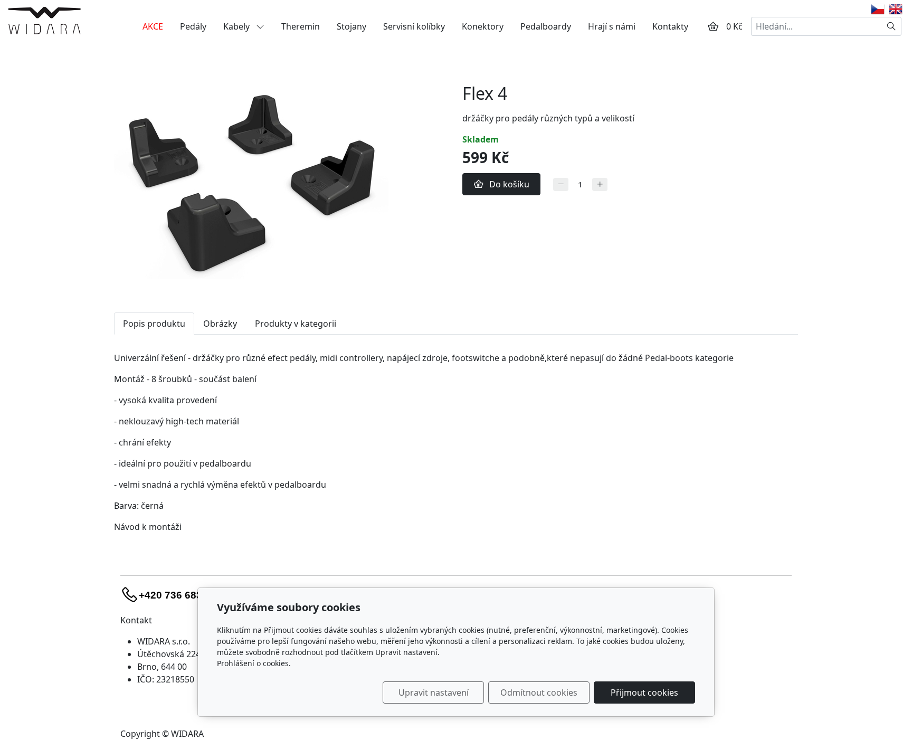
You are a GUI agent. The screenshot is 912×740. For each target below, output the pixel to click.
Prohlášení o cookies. (254, 663)
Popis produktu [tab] (154, 323)
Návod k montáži (148, 527)
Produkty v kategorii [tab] (295, 323)
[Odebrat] (560, 184)
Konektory (483, 26)
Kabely (237, 26)
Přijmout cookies (644, 692)
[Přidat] (599, 184)
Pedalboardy (545, 26)
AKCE (152, 26)
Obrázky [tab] (220, 323)
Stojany (351, 26)
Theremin (300, 26)
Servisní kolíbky (414, 26)
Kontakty (670, 26)
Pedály (193, 26)
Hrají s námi (611, 26)
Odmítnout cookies (538, 692)
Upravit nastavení (433, 692)
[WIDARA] (44, 20)
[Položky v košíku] (713, 26)
